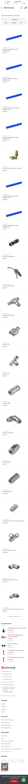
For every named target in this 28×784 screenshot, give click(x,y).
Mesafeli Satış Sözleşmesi (7, 720)
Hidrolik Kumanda (12, 760)
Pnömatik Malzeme (20, 760)
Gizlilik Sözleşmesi (5, 722)
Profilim (3, 712)
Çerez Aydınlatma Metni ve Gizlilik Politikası (11, 749)
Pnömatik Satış (14, 762)
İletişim (8, 1)
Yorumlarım (3, 709)
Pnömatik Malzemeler (5, 762)
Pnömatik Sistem (22, 762)
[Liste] (8, 23)
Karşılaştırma (18, 1)
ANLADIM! (14, 781)
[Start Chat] (23, 780)
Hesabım (3, 704)
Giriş (24, 3)
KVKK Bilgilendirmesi (6, 727)
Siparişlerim (4, 706)
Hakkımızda (4, 736)
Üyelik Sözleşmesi (5, 751)
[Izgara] (5, 23)
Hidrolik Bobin (4, 760)
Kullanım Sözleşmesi (6, 725)
